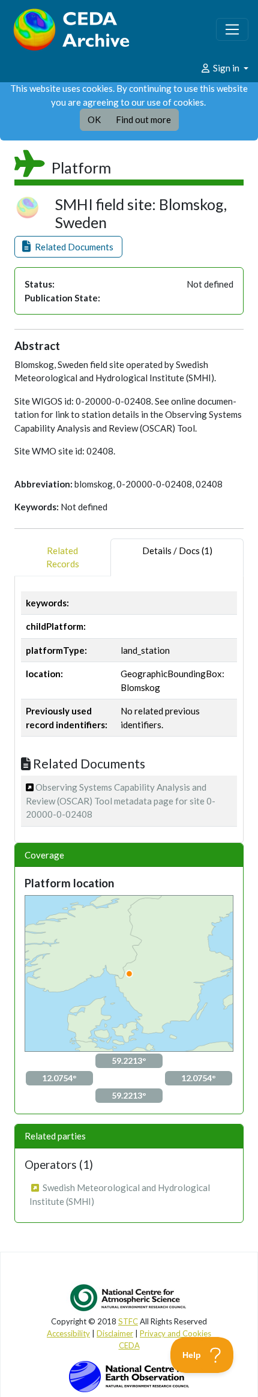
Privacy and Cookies (175, 1333)
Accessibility (68, 1333)
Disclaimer (115, 1333)
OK (94, 119)
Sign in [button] (226, 67)
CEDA (129, 1345)
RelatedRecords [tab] (62, 557)
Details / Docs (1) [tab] (177, 550)
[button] (68, 247)
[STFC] (129, 1375)
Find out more (143, 119)
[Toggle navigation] (232, 29)
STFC (128, 1321)
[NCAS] (129, 1297)
